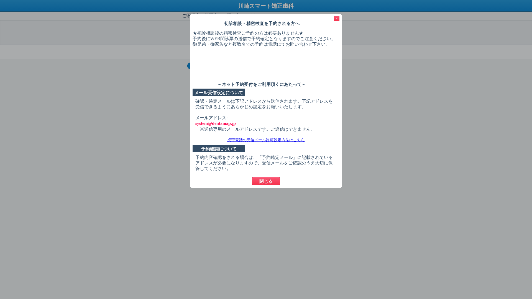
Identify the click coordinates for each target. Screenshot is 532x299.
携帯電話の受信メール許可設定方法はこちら (266, 140)
